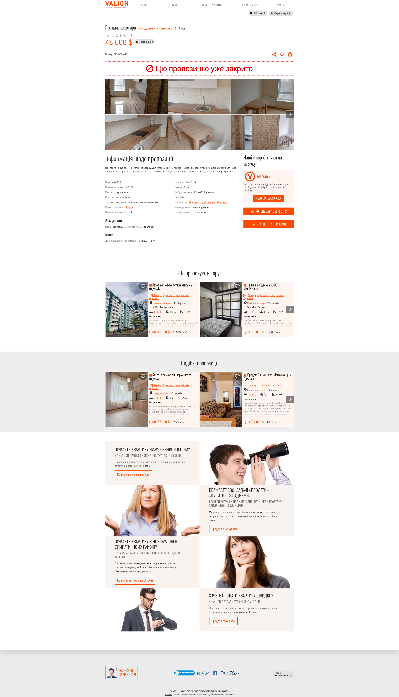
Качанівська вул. (165, 28)
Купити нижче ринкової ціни (133, 475)
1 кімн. (129, 207)
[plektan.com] (184, 674)
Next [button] (290, 114)
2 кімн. (157, 397)
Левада (157, 295)
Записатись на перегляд (269, 224)
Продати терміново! (223, 621)
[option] (136, 114)
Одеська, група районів (202, 202)
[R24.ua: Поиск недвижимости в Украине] (203, 674)
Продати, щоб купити (224, 529)
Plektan (168, 694)
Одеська (222, 202)
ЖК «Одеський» (146, 28)
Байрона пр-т (160, 393)
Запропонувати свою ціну (268, 211)
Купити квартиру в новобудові (135, 580)
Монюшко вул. (255, 390)
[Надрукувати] (290, 54)
